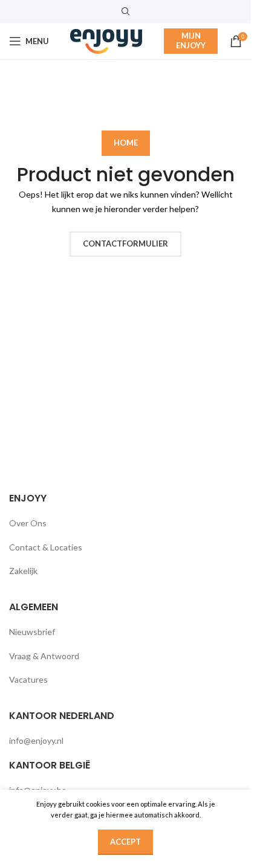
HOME (126, 142)
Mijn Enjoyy (191, 40)
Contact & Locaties (45, 547)
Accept (125, 841)
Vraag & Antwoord (44, 656)
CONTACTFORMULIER (125, 243)
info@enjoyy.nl (36, 740)
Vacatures (28, 679)
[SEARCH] (228, 98)
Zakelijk (23, 571)
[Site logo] (106, 40)
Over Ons (28, 523)
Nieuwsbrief (32, 632)
